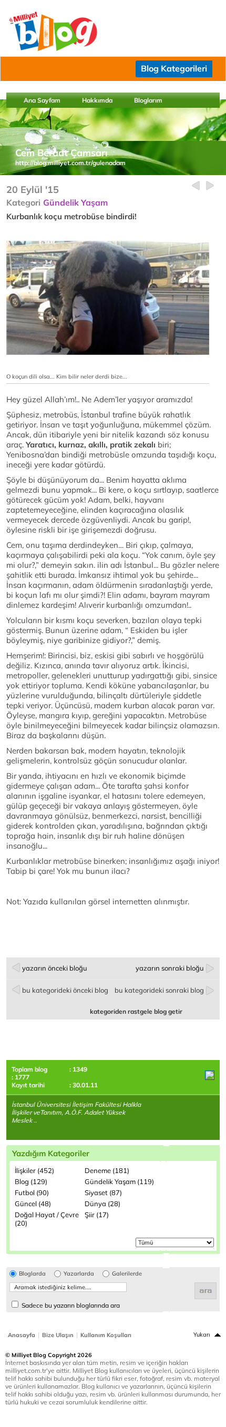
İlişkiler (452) (34, 1170)
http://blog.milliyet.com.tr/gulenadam (70, 163)
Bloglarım (148, 100)
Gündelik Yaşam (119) (119, 1181)
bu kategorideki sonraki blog (159, 990)
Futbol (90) (32, 1192)
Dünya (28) (102, 1203)
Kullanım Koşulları (105, 1335)
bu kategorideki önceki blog (65, 990)
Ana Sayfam (42, 100)
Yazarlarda (79, 1273)
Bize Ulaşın (58, 1335)
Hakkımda (97, 100)
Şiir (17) (97, 1214)
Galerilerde (127, 1273)
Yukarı (201, 1334)
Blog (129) (31, 1181)
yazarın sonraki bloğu (170, 968)
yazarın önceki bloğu (54, 968)
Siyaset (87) (103, 1192)
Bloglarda (32, 1273)
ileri (210, 186)
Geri (195, 186)
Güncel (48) (33, 1203)
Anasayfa (21, 1335)
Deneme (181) (107, 1170)
